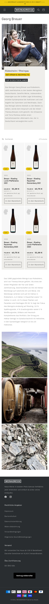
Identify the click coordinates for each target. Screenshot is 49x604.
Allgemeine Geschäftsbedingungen (18, 537)
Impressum (9, 511)
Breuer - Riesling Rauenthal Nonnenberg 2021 (34, 181)
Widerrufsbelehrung (12, 527)
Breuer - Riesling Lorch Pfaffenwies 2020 (34, 244)
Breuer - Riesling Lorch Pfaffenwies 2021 (11, 181)
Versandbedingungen (13, 532)
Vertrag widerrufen (24, 576)
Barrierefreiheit (10, 516)
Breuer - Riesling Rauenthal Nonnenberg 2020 (11, 244)
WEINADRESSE (21, 600)
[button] (4, 9)
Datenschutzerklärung (13, 521)
